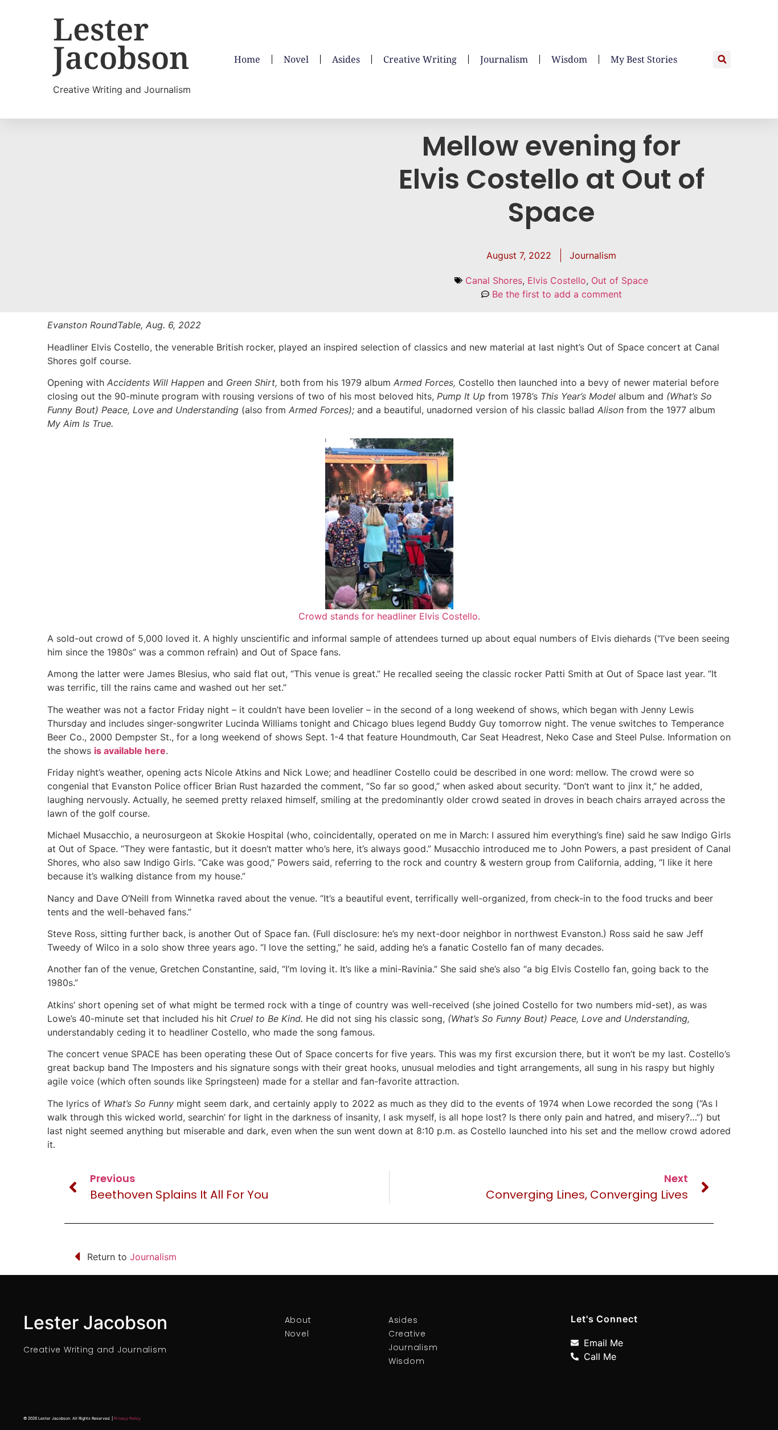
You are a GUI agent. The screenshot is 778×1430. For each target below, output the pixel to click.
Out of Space (619, 280)
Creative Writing (420, 59)
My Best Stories (644, 59)
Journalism (504, 59)
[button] (722, 59)
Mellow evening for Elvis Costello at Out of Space (552, 179)
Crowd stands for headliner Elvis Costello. (389, 616)
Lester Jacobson (121, 42)
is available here (130, 750)
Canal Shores (493, 280)
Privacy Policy (127, 1418)
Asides (346, 59)
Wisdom (569, 59)
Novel (296, 59)
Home (247, 59)
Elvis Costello (556, 280)
